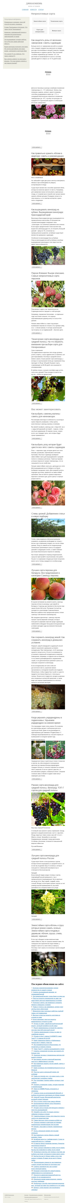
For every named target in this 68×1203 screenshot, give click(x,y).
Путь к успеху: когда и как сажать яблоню (47, 1101)
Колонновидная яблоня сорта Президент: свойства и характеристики (46, 1104)
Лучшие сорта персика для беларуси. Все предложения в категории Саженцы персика (45, 573)
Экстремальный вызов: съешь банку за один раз (49, 996)
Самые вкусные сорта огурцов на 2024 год (48, 1120)
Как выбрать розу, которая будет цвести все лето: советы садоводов (48, 446)
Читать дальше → (36, 147)
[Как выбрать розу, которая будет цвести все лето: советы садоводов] (48, 493)
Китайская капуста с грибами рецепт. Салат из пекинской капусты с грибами (47, 1140)
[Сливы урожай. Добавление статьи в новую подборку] (48, 528)
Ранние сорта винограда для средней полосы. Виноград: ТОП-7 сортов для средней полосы (47, 788)
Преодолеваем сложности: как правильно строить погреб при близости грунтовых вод (46, 1163)
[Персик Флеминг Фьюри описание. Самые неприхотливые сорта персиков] (48, 294)
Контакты (26, 1195)
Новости (33, 9)
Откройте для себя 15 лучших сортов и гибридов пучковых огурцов (45, 1113)
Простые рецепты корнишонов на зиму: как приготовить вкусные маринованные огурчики (46, 999)
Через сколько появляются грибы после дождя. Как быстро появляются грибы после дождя (48, 1149)
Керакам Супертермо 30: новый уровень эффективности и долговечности (45, 1172)
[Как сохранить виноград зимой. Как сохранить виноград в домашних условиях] (48, 696)
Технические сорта (57, 21)
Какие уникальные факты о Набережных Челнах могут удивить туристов (45, 1041)
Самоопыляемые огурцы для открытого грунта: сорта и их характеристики (48, 1117)
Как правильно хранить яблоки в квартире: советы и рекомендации (47, 154)
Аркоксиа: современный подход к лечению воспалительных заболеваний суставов (15, 34)
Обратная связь (47, 1195)
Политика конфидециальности (31, 1197)
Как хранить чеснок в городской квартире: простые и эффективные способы (46, 1060)
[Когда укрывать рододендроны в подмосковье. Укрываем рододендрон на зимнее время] (48, 750)
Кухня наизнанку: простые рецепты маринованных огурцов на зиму (43, 1020)
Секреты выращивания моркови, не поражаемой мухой (43, 993)
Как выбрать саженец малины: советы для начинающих (45, 415)
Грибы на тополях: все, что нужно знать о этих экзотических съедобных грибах (47, 1077)
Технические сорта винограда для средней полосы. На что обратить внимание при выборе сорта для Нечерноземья (47, 343)
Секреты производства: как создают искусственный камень (44, 1168)
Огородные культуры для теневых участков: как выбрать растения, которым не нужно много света (48, 1153)
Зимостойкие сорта (40, 21)
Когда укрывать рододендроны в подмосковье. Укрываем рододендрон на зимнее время (46, 720)
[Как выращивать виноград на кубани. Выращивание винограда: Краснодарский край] (48, 255)
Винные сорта (56, 30)
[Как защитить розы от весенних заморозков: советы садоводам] (48, 112)
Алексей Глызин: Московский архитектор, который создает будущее (46, 1098)
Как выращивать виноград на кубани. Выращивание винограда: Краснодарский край (47, 212)
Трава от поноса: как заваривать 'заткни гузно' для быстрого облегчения (47, 1008)
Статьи (41, 9)
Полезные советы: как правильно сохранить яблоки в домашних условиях (46, 1004)
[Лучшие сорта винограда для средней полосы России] (48, 902)
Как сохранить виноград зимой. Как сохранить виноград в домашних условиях (48, 640)
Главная (25, 9)
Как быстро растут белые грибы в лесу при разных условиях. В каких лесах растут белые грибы (46, 1158)
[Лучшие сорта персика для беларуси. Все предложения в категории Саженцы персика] (48, 589)
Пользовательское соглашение (36, 1195)
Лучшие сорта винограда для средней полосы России (45, 857)
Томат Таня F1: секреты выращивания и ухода (49, 1049)
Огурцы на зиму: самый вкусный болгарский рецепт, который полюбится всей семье (47, 1025)
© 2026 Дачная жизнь (9, 1195)
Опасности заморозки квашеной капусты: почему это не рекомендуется (46, 1176)
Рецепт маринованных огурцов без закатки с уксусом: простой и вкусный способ (47, 1029)
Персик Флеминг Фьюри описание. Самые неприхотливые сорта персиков (47, 276)
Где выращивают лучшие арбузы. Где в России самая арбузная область (15, 41)
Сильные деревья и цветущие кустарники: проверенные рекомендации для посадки (46, 1123)
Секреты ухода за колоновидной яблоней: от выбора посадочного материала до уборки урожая (48, 1094)
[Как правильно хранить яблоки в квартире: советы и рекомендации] (48, 167)
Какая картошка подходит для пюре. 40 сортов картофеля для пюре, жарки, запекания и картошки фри (16, 49)
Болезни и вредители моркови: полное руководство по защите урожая (44, 989)
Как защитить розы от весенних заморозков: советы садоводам (46, 41)
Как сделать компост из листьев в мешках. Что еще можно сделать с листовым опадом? (15, 61)
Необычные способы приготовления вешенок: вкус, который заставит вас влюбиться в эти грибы (48, 1184)
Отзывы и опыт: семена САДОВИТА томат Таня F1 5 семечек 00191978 (46, 1037)
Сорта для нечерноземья (39, 30)
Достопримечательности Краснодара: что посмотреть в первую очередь (46, 1046)
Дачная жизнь (34, 3)
